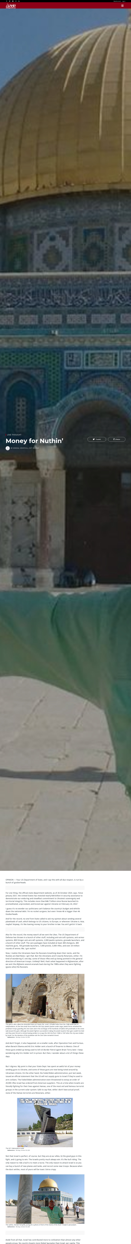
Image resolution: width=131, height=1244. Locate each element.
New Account (117, 1)
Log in (123, 1)
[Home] (11, 6)
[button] (97, 439)
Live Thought (14, 435)
